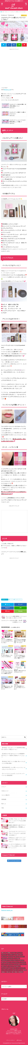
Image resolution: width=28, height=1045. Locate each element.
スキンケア (22, 960)
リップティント (8, 970)
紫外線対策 (21, 972)
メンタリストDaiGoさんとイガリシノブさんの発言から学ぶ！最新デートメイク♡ (17, 846)
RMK (3, 952)
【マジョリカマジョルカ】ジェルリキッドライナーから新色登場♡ (13, 774)
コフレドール (4, 958)
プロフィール (4, 966)
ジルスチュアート (18, 599)
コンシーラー (10, 958)
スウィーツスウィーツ (14, 960)
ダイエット (8, 962)
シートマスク (17, 958)
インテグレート (11, 954)
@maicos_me (7, 89)
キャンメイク (4, 956)
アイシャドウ (19, 952)
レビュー (4, 786)
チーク (13, 962)
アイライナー (4, 954)
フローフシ (24, 964)
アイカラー (13, 952)
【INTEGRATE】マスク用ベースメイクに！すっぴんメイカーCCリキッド (13, 768)
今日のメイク (5, 599)
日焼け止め (8, 972)
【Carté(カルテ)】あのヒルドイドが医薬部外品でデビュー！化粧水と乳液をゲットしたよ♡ (13, 755)
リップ (3, 970)
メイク (11, 599)
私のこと (4, 803)
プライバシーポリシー (10, 1040)
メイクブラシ (22, 968)
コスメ (15, 956)
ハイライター (22, 962)
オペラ (21, 954)
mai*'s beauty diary (13, 1043)
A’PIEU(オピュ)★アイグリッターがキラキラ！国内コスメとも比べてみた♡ (17, 839)
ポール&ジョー (17, 966)
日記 (3, 807)
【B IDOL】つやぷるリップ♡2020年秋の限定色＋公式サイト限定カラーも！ (13, 748)
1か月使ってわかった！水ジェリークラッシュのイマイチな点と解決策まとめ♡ (18, 820)
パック (3, 964)
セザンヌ (3, 962)
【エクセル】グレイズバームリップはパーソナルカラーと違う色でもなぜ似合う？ (17, 833)
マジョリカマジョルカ (6, 968)
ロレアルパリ (15, 970)
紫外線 (16, 972)
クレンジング (10, 956)
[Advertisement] (14, 68)
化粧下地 (24, 970)
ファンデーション (8, 964)
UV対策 (8, 952)
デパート (17, 962)
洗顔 (12, 972)
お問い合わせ (19, 1040)
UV (5, 952)
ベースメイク (10, 966)
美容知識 (4, 799)
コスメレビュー (21, 956)
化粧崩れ (3, 972)
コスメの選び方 (6, 795)
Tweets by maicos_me (6, 910)
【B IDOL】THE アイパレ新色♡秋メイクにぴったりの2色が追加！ (13, 762)
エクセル (17, 954)
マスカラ (13, 968)
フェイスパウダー (16, 964)
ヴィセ (20, 970)
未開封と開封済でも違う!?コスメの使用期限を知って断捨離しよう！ (17, 827)
